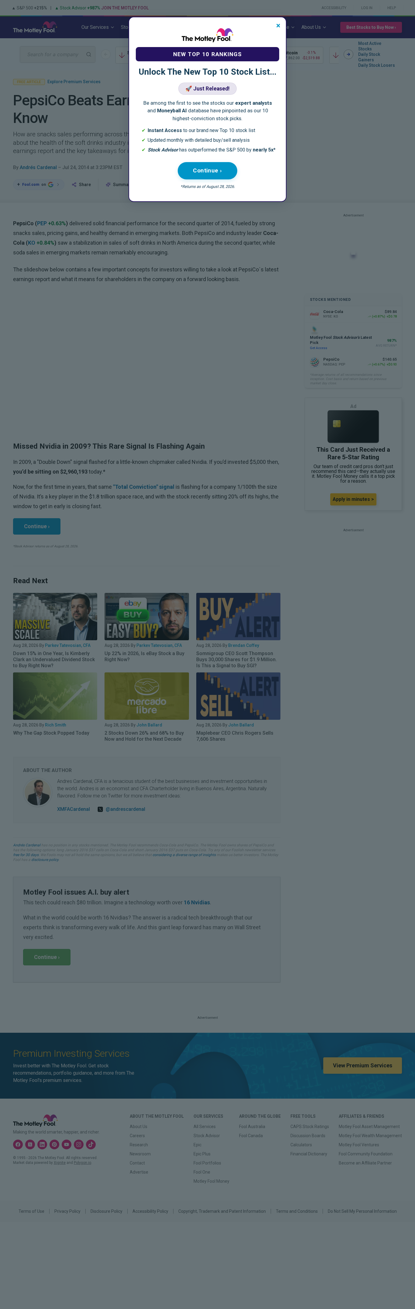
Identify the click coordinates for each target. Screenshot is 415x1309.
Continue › (207, 170)
